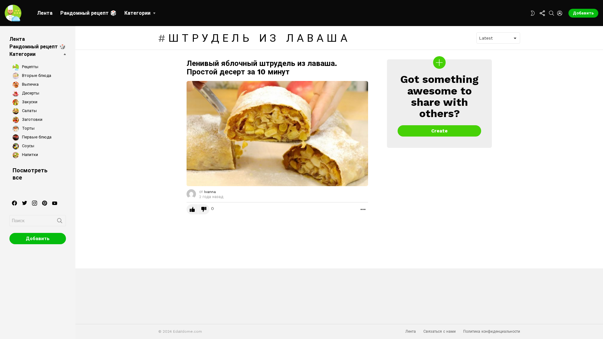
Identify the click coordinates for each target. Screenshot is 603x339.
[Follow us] (542, 13)
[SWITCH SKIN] (532, 13)
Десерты (30, 93)
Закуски (29, 102)
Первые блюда (36, 137)
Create (439, 131)
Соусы (27, 145)
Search (59, 222)
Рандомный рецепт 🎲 (88, 13)
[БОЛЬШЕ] (363, 209)
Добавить (583, 13)
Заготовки (31, 119)
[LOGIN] (559, 13)
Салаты (29, 110)
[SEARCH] (551, 13)
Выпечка (30, 84)
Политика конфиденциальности (491, 331)
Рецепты (29, 66)
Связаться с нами (439, 331)
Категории (137, 13)
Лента (44, 13)
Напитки (29, 154)
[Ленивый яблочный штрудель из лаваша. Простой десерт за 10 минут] (277, 133)
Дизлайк (203, 209)
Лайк (192, 209)
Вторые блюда (36, 75)
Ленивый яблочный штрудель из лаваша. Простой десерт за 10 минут (262, 67)
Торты (28, 128)
